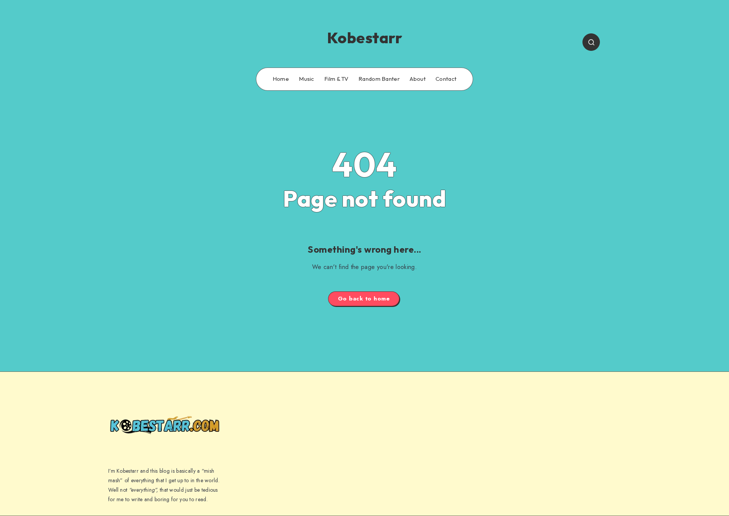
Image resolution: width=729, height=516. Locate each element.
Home (281, 79)
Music (306, 79)
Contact (446, 79)
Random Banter (379, 79)
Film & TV (336, 79)
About (418, 79)
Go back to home (364, 298)
